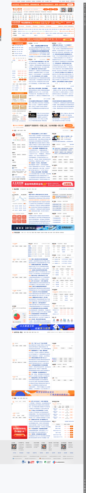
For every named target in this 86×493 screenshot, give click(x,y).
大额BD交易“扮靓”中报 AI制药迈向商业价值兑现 (39, 304)
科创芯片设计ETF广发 (58, 436)
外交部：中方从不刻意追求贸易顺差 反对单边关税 (62, 56)
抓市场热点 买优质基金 (45, 219)
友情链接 (71, 452)
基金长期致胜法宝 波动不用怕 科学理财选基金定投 (39, 217)
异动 (26, 67)
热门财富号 (54, 165)
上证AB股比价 (23, 259)
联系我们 (41, 452)
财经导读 (54, 43)
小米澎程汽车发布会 (33, 118)
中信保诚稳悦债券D (57, 220)
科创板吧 (67, 156)
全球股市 (15, 31)
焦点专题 (36, 43)
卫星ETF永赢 (58, 432)
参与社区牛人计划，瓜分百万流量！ (41, 92)
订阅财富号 (24, 154)
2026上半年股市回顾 (33, 120)
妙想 (43, 1)
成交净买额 (55, 348)
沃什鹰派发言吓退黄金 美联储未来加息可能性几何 (39, 383)
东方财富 (18, 1)
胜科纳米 (56, 259)
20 (48, 254)
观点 (54, 98)
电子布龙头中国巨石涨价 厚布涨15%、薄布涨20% (62, 66)
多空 (14, 310)
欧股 (30, 332)
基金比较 (24, 208)
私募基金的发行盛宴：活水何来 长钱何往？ (40, 210)
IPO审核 (65, 33)
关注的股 (14, 144)
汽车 (67, 19)
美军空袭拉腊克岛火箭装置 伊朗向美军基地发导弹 (39, 359)
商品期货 (59, 364)
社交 (13, 49)
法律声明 (53, 452)
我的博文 (14, 162)
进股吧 (50, 9)
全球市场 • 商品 (18, 332)
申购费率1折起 (15, 107)
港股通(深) (65, 35)
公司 (48, 17)
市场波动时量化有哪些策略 (42, 115)
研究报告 (35, 268)
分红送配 (59, 278)
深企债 (20, 401)
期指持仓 (64, 266)
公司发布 (64, 144)
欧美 (19, 58)
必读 (18, 17)
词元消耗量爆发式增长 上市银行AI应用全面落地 (39, 423)
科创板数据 (54, 289)
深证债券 (17, 413)
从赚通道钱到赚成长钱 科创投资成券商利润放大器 (39, 282)
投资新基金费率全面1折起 (44, 221)
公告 (56, 17)
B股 (49, 232)
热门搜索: (26, 11)
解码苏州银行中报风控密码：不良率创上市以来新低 (40, 426)
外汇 (21, 19)
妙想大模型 (67, 14)
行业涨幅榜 (14, 290)
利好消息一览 (70, 74)
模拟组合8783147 (56, 310)
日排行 (53, 305)
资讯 (19, 51)
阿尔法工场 (60, 168)
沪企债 (16, 401)
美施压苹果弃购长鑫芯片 (34, 179)
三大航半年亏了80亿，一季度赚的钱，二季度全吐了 (40, 153)
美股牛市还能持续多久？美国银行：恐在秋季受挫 (39, 356)
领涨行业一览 (37, 279)
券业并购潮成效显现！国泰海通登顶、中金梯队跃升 (40, 310)
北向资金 (57, 345)
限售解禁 (61, 33)
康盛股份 (57, 274)
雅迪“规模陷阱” (32, 164)
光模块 (19, 217)
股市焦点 (31, 59)
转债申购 (29, 14)
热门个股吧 (54, 156)
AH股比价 (47, 33)
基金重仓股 (18, 213)
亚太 (16, 58)
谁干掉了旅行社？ (45, 170)
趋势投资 (54, 178)
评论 (18, 16)
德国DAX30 (47, 31)
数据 (13, 47)
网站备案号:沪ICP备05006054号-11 (30, 458)
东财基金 (33, 1)
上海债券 (14, 413)
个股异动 (14, 81)
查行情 (45, 9)
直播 (30, 111)
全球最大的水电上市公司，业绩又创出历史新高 (39, 151)
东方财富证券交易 (29, 447)
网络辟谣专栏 (71, 117)
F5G (24, 221)
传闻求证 (58, 144)
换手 (26, 65)
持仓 (16, 310)
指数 (19, 29)
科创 (34, 19)
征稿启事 (65, 452)
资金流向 (19, 33)
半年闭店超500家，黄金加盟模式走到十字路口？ (39, 93)
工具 (17, 51)
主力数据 (58, 266)
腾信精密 (63, 247)
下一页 (69, 83)
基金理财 (29, 26)
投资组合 (36, 26)
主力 (34, 17)
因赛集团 (69, 139)
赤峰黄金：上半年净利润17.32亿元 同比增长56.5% (39, 388)
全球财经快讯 (70, 46)
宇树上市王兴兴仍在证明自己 (43, 113)
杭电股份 (40, 142)
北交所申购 (43, 33)
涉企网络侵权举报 (70, 26)
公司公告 (72, 79)
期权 (26, 17)
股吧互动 (42, 26)
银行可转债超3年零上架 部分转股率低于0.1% (38, 432)
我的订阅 (18, 154)
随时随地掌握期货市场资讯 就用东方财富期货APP (39, 370)
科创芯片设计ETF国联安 (58, 434)
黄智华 (60, 178)
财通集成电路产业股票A (57, 204)
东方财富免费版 (21, 444)
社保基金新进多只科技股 (44, 52)
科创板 (43, 29)
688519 (13, 87)
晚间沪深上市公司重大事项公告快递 (60, 74)
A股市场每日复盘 (55, 118)
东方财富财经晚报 (70, 61)
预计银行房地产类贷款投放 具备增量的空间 (40, 207)
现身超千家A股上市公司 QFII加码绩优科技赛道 (39, 266)
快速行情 (72, 31)
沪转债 (23, 415)
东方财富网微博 (36, 444)
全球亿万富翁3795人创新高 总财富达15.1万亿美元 (62, 92)
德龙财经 (65, 170)
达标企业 (69, 291)
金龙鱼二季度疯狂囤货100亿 (35, 166)
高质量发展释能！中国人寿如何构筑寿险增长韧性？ (40, 414)
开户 (41, 54)
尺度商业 (71, 168)
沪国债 (14, 415)
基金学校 (36, 213)
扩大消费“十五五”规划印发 (66, 115)
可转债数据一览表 (45, 437)
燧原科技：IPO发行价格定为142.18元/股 (60, 50)
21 (35, 256)
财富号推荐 (65, 201)
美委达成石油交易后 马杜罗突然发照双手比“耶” (39, 361)
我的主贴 (23, 144)
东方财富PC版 (45, 14)
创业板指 (13, 73)
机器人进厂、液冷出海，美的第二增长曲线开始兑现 (40, 159)
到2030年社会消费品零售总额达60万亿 (37, 47)
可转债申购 (59, 243)
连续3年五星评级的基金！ (34, 219)
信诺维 (63, 251)
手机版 (49, 14)
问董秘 (53, 144)
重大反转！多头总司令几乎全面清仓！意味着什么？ (63, 70)
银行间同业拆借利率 (33, 437)
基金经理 (22, 213)
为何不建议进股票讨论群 (34, 315)
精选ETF (54, 421)
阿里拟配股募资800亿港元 (34, 175)
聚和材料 (56, 261)
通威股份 (56, 263)
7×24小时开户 (23, 96)
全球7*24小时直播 (47, 98)
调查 (56, 19)
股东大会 (29, 254)
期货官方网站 (70, 447)
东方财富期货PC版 (61, 14)
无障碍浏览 (72, 1)
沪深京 (15, 45)
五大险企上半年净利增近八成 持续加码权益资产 (39, 412)
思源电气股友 (57, 148)
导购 (21, 51)
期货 (23, 19)
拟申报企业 (65, 291)
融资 (32, 19)
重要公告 (29, 256)
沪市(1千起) (54, 403)
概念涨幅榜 (19, 290)
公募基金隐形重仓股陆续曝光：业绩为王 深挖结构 (39, 137)
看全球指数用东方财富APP (34, 49)
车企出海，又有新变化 (45, 166)
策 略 (41, 17)
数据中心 (14, 33)
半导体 (19, 221)
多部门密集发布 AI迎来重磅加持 (59, 61)
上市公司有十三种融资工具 (44, 317)
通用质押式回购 (55, 401)
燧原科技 (63, 249)
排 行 (37, 16)
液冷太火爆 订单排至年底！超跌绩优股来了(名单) (62, 52)
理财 (35, 59)
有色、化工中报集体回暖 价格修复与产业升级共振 (39, 406)
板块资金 (27, 33)
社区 (30, 86)
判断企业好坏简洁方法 (33, 317)
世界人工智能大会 (64, 113)
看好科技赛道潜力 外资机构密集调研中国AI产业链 (39, 262)
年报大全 (51, 33)
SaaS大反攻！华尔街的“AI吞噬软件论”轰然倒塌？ (39, 352)
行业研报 (46, 279)
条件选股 (37, 14)
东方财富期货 (38, 1)
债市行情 (39, 437)
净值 (32, 16)
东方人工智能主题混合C (57, 208)
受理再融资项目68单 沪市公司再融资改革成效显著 (39, 290)
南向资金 (54, 345)
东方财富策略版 (21, 447)
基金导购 (20, 208)
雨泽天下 (54, 168)
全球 (22, 45)
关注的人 (18, 144)
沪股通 (23, 35)
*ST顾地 (16, 85)
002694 (13, 85)
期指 (23, 17)
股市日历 (31, 243)
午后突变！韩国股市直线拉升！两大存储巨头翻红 (39, 67)
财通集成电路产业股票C (57, 206)
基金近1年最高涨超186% (34, 54)
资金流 (25, 79)
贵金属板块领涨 (31, 11)
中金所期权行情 (46, 376)
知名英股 (14, 376)
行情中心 (15, 29)
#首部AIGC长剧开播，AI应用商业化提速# (67, 136)
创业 (48, 19)
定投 (34, 16)
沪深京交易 (16, 53)
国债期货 (24, 401)
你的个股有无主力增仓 (45, 49)
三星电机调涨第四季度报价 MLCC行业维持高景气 (39, 277)
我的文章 (14, 154)
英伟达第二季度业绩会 (42, 120)
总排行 (64, 305)
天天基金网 (23, 1)
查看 (24, 321)
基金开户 (50, 444)
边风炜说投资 (54, 170)
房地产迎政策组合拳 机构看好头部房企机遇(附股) (39, 404)
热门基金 (14, 113)
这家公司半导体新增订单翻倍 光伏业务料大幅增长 (62, 77)
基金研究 (31, 213)
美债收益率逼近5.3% (44, 175)
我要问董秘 (72, 144)
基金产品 (50, 448)
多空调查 (14, 306)
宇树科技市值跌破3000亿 (44, 179)
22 (42, 254)
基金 (45, 29)
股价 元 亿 (17, 14)
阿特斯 (16, 89)
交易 (13, 53)
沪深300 (13, 75)
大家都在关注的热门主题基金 (35, 215)
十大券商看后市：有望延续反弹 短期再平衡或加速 (39, 209)
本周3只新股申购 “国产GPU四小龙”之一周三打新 (39, 295)
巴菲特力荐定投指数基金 (34, 221)
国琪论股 (54, 176)
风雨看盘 (65, 176)
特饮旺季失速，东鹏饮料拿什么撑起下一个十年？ (39, 161)
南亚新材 (17, 87)
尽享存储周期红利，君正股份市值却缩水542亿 (38, 157)
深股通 (35, 35)
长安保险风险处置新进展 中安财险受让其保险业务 (39, 415)
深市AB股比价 (44, 311)
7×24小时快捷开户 (23, 107)
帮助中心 (22, 99)
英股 (17, 376)
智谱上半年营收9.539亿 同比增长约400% (61, 79)
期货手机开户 (70, 444)
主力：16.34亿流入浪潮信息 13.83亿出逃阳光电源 (62, 95)
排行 (32, 29)
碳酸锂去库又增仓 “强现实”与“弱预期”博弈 (38, 368)
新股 (34, 29)
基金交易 (67, 1)
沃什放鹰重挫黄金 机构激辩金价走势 (39, 385)
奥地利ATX (20, 31)
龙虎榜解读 (35, 146)
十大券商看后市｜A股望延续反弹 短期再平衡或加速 (63, 102)
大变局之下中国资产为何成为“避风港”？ (39, 106)
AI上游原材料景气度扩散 (34, 177)
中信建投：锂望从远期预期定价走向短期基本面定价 (63, 104)
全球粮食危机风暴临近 (45, 90)
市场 (22, 232)
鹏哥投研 (15, 174)
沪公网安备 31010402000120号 (46, 458)
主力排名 (23, 33)
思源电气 (53, 146)
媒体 (54, 19)
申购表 (71, 50)
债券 (51, 16)
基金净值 (14, 192)
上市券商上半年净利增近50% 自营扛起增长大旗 (39, 408)
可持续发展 (21, 452)
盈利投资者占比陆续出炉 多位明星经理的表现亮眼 (39, 196)
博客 (67, 16)
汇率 (53, 377)
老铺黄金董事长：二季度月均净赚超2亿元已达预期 (39, 386)
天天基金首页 (23, 189)
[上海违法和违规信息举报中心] (48, 463)
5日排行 (56, 305)
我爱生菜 (56, 312)
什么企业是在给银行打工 (44, 315)
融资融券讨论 (46, 146)
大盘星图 (72, 29)
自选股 (60, 29)
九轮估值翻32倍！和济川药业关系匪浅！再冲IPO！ (39, 284)
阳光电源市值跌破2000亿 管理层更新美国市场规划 (39, 77)
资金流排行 (39, 268)
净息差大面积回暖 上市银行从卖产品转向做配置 (39, 425)
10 (48, 256)
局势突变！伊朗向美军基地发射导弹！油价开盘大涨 (40, 366)
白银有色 (40, 144)
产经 (51, 19)
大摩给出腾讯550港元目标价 (37, 102)
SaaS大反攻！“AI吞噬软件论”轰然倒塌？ (39, 104)
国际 (23, 16)
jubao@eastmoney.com (70, 456)
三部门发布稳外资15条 (57, 120)
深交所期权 (40, 376)
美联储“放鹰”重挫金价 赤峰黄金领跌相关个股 (38, 346)
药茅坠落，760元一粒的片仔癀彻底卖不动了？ (38, 155)
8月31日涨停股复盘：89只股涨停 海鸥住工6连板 (39, 83)
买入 (71, 426)
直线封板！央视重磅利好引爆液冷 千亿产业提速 (39, 72)
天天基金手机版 (54, 14)
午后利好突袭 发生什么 (34, 52)
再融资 (38, 232)
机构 (67, 17)
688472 (13, 89)
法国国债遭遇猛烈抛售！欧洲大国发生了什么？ (39, 430)
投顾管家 (20, 205)
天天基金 (19, 55)
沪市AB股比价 (38, 311)
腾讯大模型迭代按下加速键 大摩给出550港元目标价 (39, 345)
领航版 (71, 14)
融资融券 (54, 33)
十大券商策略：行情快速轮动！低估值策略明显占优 (40, 403)
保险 (54, 16)
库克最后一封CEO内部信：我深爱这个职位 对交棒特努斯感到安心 (43, 56)
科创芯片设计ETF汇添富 (58, 430)
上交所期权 (35, 376)
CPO (24, 217)
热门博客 (54, 173)
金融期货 (54, 364)
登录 (60, 1)
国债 (13, 401)
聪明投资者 (60, 170)
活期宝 (17, 113)
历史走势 (70, 348)
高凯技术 (66, 300)
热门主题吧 (60, 156)
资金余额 (62, 348)
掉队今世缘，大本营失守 (44, 168)
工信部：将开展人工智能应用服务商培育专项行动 (62, 48)
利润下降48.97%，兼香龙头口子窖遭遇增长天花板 (39, 95)
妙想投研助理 (21, 448)
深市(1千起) (59, 403)
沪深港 (50, 29)
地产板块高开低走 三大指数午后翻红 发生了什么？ (39, 63)
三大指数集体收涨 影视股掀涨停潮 (39, 51)
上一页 (56, 83)
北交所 (37, 29)
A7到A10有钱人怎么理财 (42, 118)
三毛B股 (57, 286)
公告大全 (69, 278)
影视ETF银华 (58, 428)
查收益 (25, 115)
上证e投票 (65, 26)
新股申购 (25, 14)
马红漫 (71, 170)
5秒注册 (22, 138)
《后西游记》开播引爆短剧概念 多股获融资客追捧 (39, 65)
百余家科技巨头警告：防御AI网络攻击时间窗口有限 (40, 139)
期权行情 (31, 376)
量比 (26, 64)
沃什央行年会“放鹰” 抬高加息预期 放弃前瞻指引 (39, 381)
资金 (15, 47)
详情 (72, 218)
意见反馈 (84, 486)
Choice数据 (47, 1)
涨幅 (26, 62)
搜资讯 (55, 9)
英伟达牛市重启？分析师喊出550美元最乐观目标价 (39, 135)
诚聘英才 (47, 452)
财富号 (64, 19)
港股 (18, 19)
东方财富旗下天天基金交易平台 (19, 103)
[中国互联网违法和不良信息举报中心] (58, 463)
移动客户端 (13, 1)
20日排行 (60, 305)
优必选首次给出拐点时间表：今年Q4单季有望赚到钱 (40, 348)
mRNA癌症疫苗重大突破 (34, 173)
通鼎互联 (44, 142)
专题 (26, 16)
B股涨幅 (18, 259)
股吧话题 (54, 133)
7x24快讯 (59, 43)
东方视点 (31, 43)
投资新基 (44, 54)
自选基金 (64, 29)
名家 (70, 17)
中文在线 (65, 139)
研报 (19, 47)
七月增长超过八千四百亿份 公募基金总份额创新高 (39, 205)
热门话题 (31, 146)
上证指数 (13, 60)
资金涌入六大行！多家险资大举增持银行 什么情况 (39, 417)
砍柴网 (66, 168)
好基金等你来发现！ (45, 215)
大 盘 (37, 17)
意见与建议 (36, 447)
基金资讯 (31, 192)
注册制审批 (61, 291)
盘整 (24, 315)
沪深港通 (15, 35)
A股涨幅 (14, 259)
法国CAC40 (34, 31)
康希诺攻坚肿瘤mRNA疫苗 (34, 90)
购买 (72, 204)
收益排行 (16, 210)
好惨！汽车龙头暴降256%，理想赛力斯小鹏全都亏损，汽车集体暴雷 (19, 176)
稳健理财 (20, 210)
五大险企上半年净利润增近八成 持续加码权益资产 (39, 273)
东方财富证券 (28, 1)
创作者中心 (48, 86)
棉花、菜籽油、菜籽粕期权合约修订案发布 (40, 374)
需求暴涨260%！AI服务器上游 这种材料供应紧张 (39, 70)
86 (35, 254)
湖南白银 (48, 144)
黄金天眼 (65, 178)
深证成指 (13, 71)
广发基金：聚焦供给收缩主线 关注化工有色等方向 (62, 108)
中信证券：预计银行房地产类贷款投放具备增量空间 (63, 106)
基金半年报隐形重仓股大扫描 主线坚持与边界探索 (39, 201)
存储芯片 (14, 217)
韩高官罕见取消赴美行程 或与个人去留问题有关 (39, 363)
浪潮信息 (57, 272)
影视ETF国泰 (58, 426)
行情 (16, 17)
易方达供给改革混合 (57, 210)
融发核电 (57, 284)
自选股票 (19, 81)
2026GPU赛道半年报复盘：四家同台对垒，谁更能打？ (19, 169)
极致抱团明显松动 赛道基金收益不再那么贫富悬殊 (39, 198)
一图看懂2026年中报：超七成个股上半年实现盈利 (62, 90)
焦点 (16, 16)
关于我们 (14, 452)
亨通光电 (36, 142)
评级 (54, 17)
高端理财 (24, 210)
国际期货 (65, 364)
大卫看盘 (71, 178)
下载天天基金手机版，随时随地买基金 (67, 189)
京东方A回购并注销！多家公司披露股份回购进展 (62, 68)
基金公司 (24, 205)
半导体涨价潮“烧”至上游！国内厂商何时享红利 (62, 65)
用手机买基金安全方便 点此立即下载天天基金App (39, 223)
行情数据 (15, 26)
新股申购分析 (41, 146)
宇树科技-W (35, 144)
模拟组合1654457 (56, 314)
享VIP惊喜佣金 (15, 96)
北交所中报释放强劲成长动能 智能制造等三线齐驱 (39, 293)
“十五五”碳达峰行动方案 (65, 118)
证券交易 (63, 1)
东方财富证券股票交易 (19, 93)
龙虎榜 (58, 33)
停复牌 (64, 278)
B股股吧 (49, 311)
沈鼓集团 (57, 282)
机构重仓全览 (60, 26)
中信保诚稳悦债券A (57, 218)
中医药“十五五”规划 (66, 120)
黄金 (26, 19)
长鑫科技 (44, 144)
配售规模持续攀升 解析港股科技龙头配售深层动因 (39, 288)
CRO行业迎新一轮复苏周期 (45, 173)
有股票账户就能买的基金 (69, 421)
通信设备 (14, 221)
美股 (16, 19)
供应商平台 (35, 452)
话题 (30, 172)
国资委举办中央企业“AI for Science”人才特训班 (62, 59)
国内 (21, 16)
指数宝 (20, 113)
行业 (29, 29)
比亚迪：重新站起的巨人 (34, 168)
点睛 (51, 17)
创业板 (37, 19)
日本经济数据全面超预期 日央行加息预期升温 (38, 379)
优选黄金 (65, 213)
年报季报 (54, 278)
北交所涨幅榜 (14, 243)
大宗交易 (68, 33)
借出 (71, 409)
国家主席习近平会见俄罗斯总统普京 (60, 46)
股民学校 (49, 26)
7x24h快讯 (31, 56)
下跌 (24, 317)
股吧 (50, 1)
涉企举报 (84, 483)
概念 (30, 29)
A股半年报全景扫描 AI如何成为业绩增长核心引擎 (39, 301)
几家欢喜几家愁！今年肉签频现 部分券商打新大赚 (39, 79)
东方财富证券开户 (29, 444)
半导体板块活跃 (43, 11)
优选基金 (59, 201)
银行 (48, 16)
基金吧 (64, 16)
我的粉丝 (14, 149)
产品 (13, 55)
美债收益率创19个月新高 (45, 177)
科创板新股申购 (55, 291)
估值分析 (72, 33)
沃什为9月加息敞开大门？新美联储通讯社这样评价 (39, 354)
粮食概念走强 (37, 11)
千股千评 (33, 14)
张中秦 (71, 176)
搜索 (72, 19)
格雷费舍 (15, 167)
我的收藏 (14, 156)
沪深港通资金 (46, 102)
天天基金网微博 (56, 444)
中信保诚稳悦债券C (57, 222)
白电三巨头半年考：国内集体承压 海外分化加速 (39, 81)
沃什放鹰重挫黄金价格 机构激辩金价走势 (40, 108)
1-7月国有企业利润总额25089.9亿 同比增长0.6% (62, 57)
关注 (25, 167)
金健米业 (31, 144)
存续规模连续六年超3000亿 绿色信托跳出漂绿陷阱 (39, 435)
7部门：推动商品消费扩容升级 (39, 45)
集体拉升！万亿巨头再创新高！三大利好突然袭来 (39, 74)
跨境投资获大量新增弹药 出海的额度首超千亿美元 (39, 200)
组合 (70, 16)
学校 (72, 17)
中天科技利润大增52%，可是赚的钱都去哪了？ (39, 150)
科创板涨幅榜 (14, 274)
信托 (56, 16)
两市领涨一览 (32, 279)
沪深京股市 (16, 232)
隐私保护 (59, 452)
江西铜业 (48, 142)
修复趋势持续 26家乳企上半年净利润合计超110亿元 (39, 271)
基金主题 (14, 213)
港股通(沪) (49, 35)
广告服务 (28, 452)
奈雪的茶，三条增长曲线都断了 (42, 164)
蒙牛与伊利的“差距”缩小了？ (35, 170)
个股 (25, 29)
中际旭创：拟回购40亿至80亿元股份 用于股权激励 (63, 76)
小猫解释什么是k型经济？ (42, 117)
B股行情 (33, 311)
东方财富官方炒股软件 (65, 31)
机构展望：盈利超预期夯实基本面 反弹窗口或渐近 (39, 260)
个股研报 (31, 33)
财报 (17, 47)
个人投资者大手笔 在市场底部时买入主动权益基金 (39, 203)
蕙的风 (60, 176)
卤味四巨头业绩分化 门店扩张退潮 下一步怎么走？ (63, 93)
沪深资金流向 (49, 11)
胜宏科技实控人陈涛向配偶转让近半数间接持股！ (39, 141)
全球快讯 (48, 47)
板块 (32, 17)
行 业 (64, 17)
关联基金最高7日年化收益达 (61, 196)
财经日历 (36, 243)
